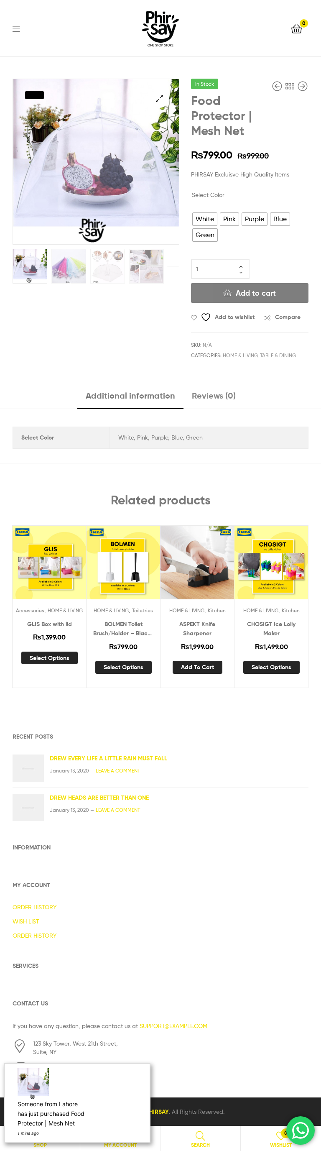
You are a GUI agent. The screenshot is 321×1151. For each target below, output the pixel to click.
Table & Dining (278, 355)
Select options (49, 658)
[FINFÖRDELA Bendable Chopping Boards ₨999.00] (302, 86)
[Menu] (21, 28)
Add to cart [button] (197, 667)
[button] (159, 98)
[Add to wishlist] (28, 566)
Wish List (26, 921)
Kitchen (217, 610)
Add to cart (256, 293)
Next (173, 257)
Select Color (208, 194)
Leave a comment (118, 770)
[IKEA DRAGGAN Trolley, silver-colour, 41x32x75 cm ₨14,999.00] (278, 86)
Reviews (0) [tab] (214, 395)
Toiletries (142, 610)
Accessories (30, 610)
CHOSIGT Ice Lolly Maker (271, 628)
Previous (173, 275)
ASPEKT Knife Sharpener (197, 628)
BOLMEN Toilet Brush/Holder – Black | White (123, 629)
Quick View (69, 566)
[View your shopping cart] (296, 28)
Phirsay (157, 1111)
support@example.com (173, 1025)
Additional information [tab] (130, 395)
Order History (34, 907)
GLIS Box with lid (49, 624)
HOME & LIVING (240, 355)
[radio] (205, 219)
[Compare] (49, 566)
